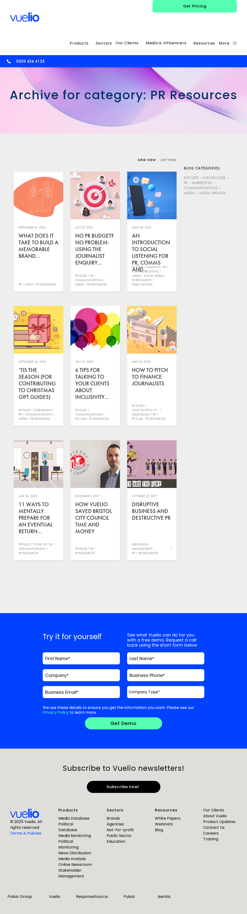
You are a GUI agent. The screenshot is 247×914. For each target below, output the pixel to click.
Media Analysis (72, 859)
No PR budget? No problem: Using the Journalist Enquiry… (94, 249)
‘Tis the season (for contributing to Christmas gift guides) (37, 383)
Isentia (164, 896)
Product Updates (219, 821)
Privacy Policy (56, 712)
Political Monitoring (68, 844)
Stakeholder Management (71, 873)
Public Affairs (142, 284)
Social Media (153, 276)
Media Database (73, 818)
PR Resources (46, 284)
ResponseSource (92, 896)
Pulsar (129, 896)
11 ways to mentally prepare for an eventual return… (36, 518)
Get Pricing (194, 6)
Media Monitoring (74, 835)
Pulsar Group (19, 896)
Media (79, 284)
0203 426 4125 (30, 61)
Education (116, 841)
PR (20, 284)
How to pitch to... (145, 410)
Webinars (164, 824)
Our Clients (213, 810)
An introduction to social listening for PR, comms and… (151, 252)
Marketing (202, 182)
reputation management (142, 546)
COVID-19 (39, 544)
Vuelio (54, 896)
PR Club (80, 419)
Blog (159, 830)
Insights (153, 267)
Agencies (115, 824)
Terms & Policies (25, 833)
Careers (211, 833)
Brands (113, 818)
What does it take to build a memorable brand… (38, 245)
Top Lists (191, 177)
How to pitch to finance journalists (150, 376)
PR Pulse (81, 276)
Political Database (67, 827)
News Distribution (74, 853)
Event (29, 284)
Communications (88, 280)
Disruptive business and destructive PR (151, 511)
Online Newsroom (75, 864)
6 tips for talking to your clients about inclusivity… (92, 383)
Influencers (214, 177)
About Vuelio (215, 816)
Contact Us (214, 827)
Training (210, 839)
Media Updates (212, 192)
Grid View (147, 160)
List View (169, 160)
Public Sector (119, 835)
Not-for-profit (120, 830)
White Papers (167, 818)
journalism (42, 410)
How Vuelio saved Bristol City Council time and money (93, 518)
